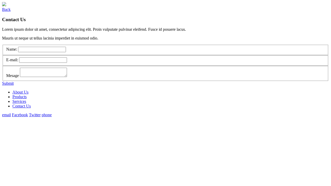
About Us (20, 92)
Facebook (20, 115)
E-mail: (12, 60)
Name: (12, 49)
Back (6, 9)
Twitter (35, 115)
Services (19, 101)
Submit (8, 83)
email (6, 115)
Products (19, 97)
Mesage (13, 75)
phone (47, 115)
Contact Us (21, 106)
